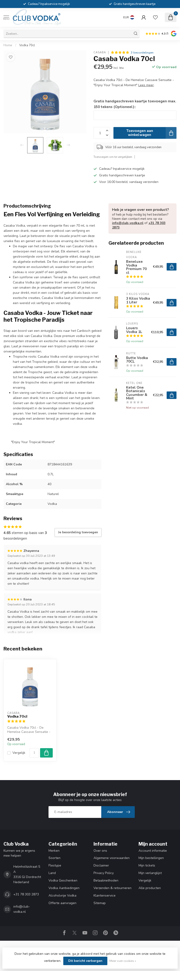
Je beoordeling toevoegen (78, 532)
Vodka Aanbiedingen (64, 888)
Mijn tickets (147, 865)
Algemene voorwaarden (112, 858)
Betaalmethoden (106, 880)
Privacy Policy (104, 873)
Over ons (100, 850)
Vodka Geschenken (63, 880)
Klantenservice (105, 895)
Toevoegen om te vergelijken (113, 157)
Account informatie (153, 850)
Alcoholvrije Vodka (62, 895)
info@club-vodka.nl (127, 223)
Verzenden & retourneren (112, 888)
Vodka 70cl (27, 45)
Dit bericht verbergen (85, 961)
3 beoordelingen (142, 52)
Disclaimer (101, 865)
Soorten (54, 858)
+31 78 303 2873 (26, 894)
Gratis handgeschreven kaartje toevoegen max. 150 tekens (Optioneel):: (135, 104)
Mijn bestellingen (151, 858)
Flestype (55, 865)
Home (8, 45)
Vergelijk (18, 752)
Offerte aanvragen (62, 903)
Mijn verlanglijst (150, 873)
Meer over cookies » (122, 961)
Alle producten (150, 888)
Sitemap (100, 903)
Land (52, 873)
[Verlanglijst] (155, 17)
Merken (54, 850)
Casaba (100, 52)
